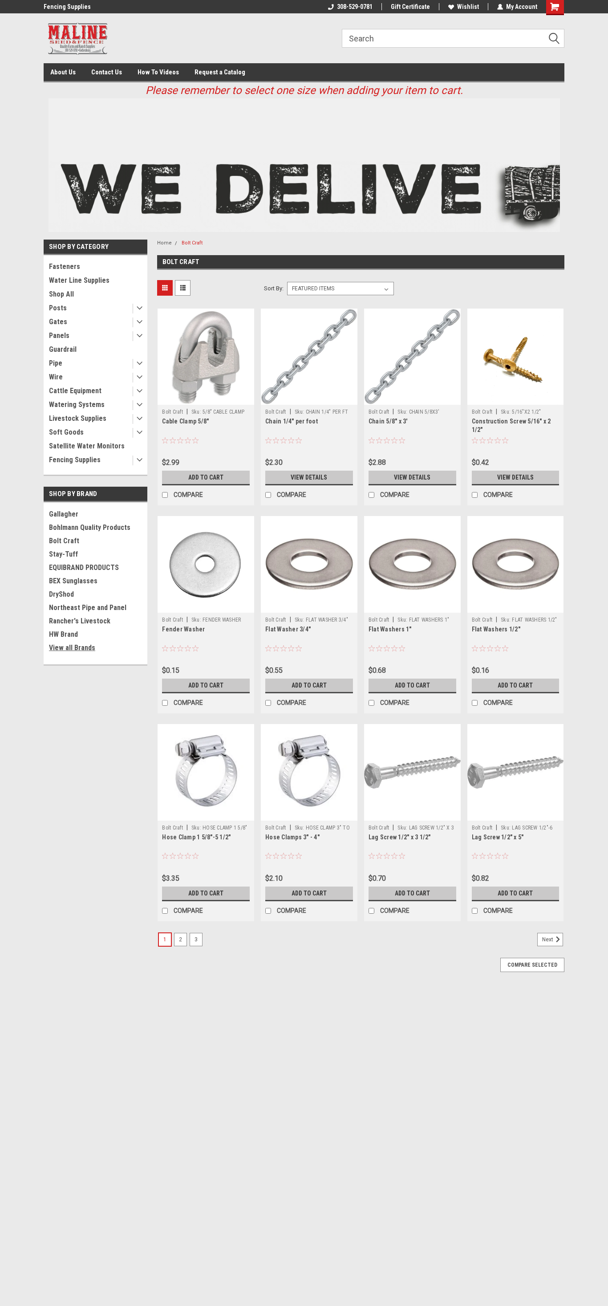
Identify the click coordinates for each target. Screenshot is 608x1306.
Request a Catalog (220, 72)
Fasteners (64, 266)
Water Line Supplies (79, 280)
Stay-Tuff (63, 554)
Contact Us (106, 72)
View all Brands (72, 647)
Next (548, 939)
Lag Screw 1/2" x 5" (498, 837)
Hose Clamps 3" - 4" (292, 837)
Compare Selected (532, 965)
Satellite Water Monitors (87, 446)
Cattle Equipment (75, 391)
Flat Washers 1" (390, 629)
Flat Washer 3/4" (288, 629)
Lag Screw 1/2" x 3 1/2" (400, 837)
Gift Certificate (410, 6)
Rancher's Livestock (79, 621)
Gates (58, 321)
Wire (56, 377)
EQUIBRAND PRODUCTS (84, 567)
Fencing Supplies (67, 6)
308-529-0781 (355, 6)
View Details (309, 477)
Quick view (206, 398)
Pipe (55, 363)
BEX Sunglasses (73, 581)
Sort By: (274, 288)
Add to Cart (205, 477)
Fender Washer (183, 629)
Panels (59, 335)
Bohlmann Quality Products (89, 527)
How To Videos (158, 72)
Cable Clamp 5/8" (185, 421)
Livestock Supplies (77, 418)
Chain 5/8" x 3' (388, 421)
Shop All (61, 294)
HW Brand (63, 634)
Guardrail (63, 349)
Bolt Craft (64, 541)
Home (164, 243)
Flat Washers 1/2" (496, 629)
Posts (58, 308)
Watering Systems (77, 404)
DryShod (61, 594)
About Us (63, 72)
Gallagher (63, 514)
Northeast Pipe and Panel (87, 607)
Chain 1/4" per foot (291, 421)
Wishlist (468, 6)
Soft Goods (66, 432)
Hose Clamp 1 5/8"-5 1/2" (196, 837)
